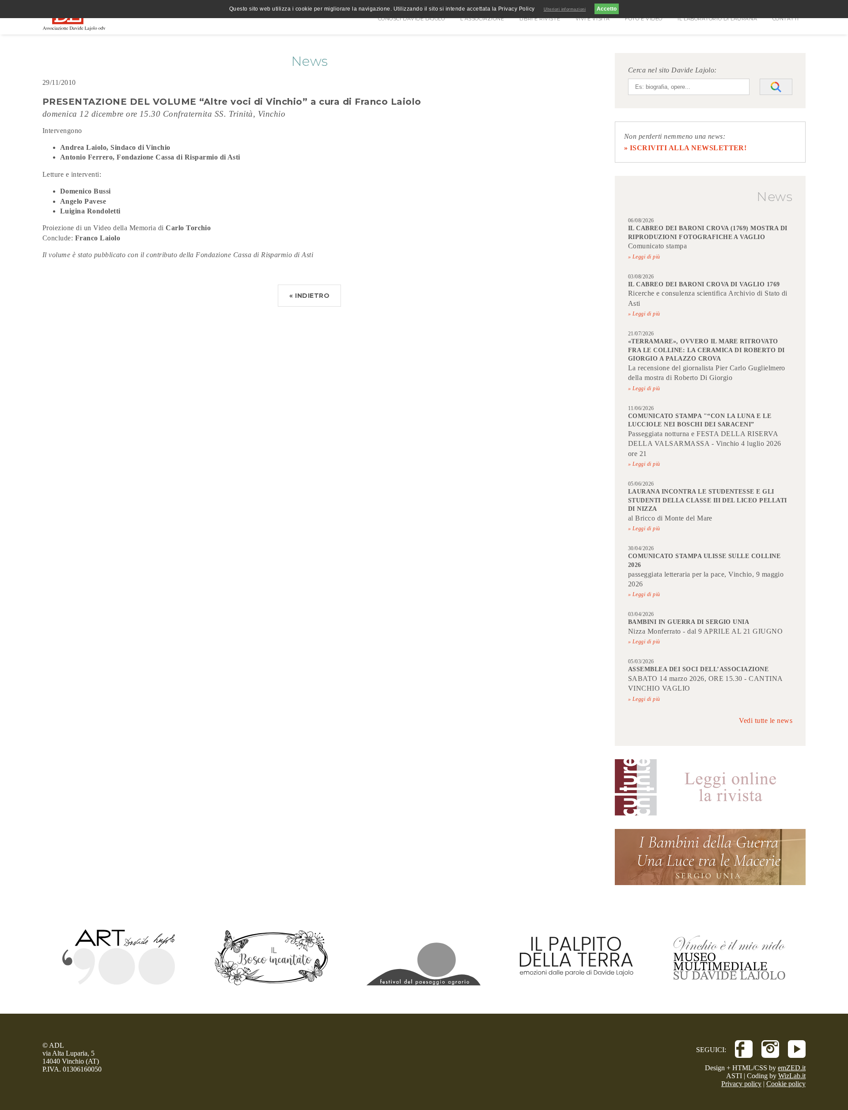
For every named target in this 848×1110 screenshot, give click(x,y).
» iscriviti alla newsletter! (685, 148)
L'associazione (482, 18)
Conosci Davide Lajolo (411, 18)
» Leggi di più (644, 257)
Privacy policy (741, 1083)
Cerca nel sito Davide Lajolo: (672, 70)
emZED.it (792, 1068)
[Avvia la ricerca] (776, 87)
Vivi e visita (592, 18)
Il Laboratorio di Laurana (717, 18)
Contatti (785, 18)
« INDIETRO (309, 296)
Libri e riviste (539, 18)
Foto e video (643, 18)
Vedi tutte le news (765, 720)
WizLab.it (792, 1076)
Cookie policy (786, 1083)
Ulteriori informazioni (565, 9)
